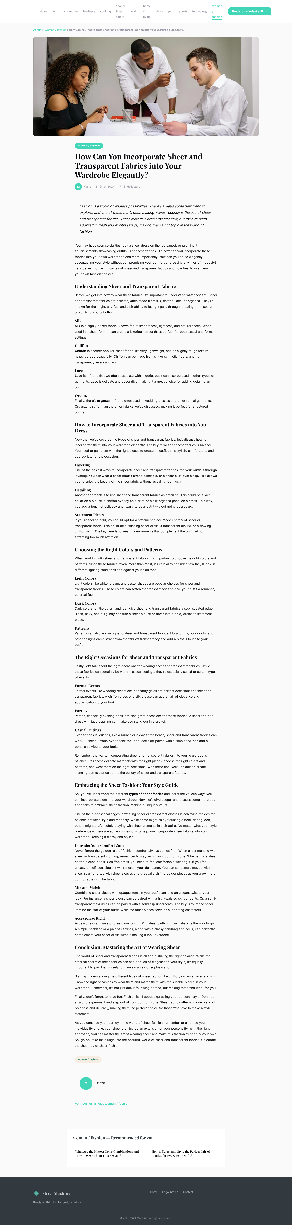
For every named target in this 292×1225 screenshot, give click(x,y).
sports (183, 11)
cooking (105, 11)
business (89, 11)
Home (43, 11)
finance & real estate (121, 11)
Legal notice (170, 1192)
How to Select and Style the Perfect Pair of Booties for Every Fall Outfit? (181, 1153)
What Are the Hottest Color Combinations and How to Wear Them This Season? (107, 1153)
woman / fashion (55, 29)
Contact (188, 1192)
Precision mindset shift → (249, 11)
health (134, 11)
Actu (55, 11)
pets (171, 11)
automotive (70, 11)
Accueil (38, 29)
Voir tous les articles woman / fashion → (104, 1103)
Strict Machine (56, 1193)
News (159, 11)
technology (199, 11)
